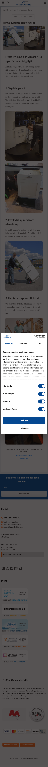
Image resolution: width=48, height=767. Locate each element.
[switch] (41, 394)
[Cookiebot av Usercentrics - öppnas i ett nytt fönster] (34, 336)
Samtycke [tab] (8, 343)
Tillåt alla (24, 420)
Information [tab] (24, 343)
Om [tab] (39, 343)
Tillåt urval (24, 428)
